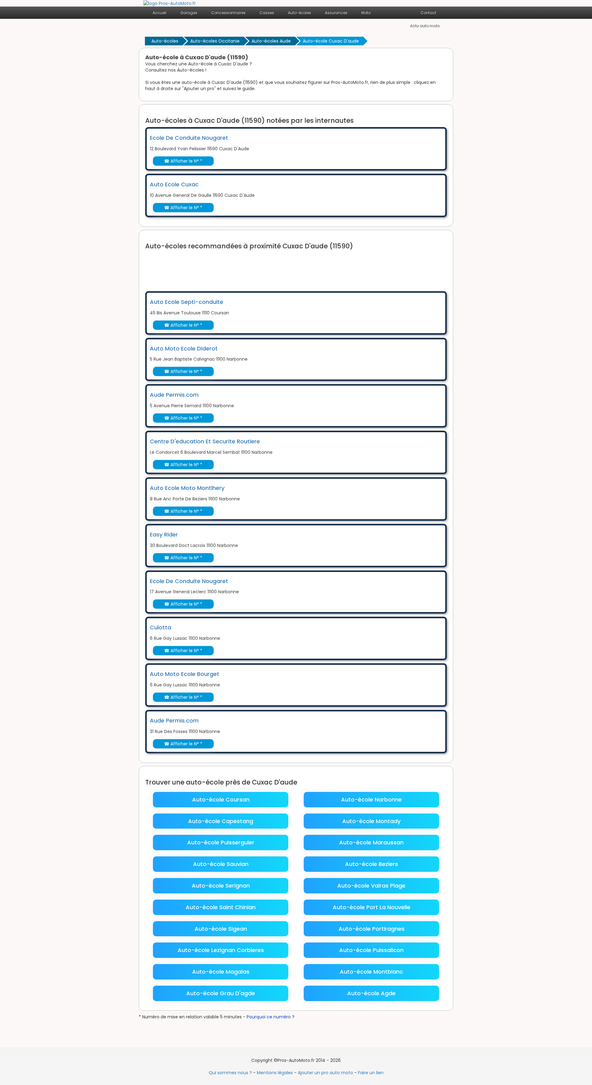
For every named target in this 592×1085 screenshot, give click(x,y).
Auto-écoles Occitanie (215, 41)
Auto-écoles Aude (271, 41)
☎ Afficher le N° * (183, 161)
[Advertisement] (257, 266)
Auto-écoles (164, 41)
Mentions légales (275, 1073)
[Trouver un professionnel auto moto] (169, 3)
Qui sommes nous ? (230, 1073)
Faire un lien (371, 1073)
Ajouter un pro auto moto (325, 1073)
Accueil (159, 12)
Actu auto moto (424, 25)
